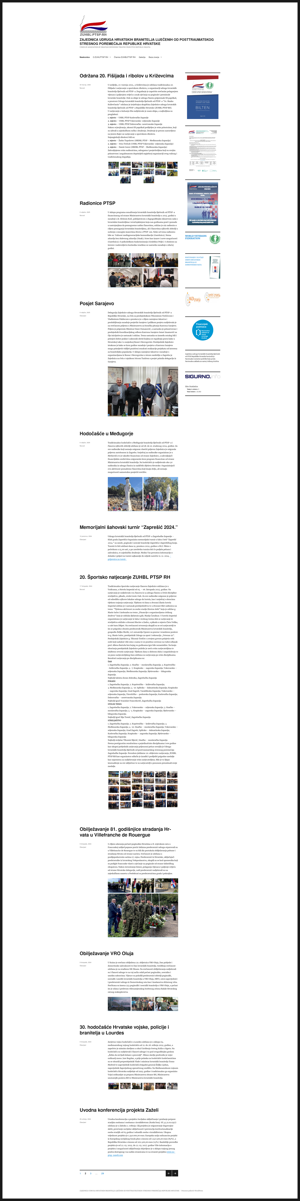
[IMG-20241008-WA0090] (160, 774)
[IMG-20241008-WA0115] (172, 1086)
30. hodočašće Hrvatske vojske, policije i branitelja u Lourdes (124, 1029)
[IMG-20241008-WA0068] (149, 780)
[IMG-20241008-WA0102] (113, 774)
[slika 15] (113, 173)
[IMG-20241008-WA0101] (137, 774)
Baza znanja (154, 57)
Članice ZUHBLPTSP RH (125, 57)
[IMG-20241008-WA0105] (113, 781)
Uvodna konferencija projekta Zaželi (119, 1109)
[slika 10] (160, 172)
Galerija (142, 57)
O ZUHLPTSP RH (100, 57)
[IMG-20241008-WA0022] (160, 803)
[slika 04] (149, 164)
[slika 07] (125, 170)
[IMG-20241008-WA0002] (160, 787)
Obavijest (83, 316)
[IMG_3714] (172, 781)
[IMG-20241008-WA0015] (113, 797)
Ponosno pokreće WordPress (192, 1191)
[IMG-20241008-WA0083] (172, 774)
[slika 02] (125, 164)
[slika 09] (137, 172)
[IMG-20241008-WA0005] (125, 789)
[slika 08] (149, 171)
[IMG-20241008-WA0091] (125, 774)
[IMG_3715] (125, 782)
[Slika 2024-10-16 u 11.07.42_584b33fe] (137, 787)
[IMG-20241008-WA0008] (172, 796)
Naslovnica (85, 57)
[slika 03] (137, 165)
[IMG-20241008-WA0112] (137, 1086)
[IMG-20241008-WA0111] (125, 1086)
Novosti (82, 88)
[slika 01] (113, 165)
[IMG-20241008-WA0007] (160, 795)
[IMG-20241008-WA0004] (113, 789)
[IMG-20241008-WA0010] (125, 797)
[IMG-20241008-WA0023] (172, 804)
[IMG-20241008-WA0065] (149, 774)
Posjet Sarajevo (97, 303)
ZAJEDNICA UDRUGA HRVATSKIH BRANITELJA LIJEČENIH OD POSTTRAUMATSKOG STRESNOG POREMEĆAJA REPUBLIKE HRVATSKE (147, 41)
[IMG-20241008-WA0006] (137, 794)
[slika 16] (149, 179)
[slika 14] (172, 173)
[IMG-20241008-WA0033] (113, 805)
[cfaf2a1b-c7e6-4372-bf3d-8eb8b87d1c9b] (149, 788)
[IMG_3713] (137, 781)
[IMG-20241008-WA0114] (160, 1086)
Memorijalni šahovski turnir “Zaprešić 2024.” (129, 527)
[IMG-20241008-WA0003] (172, 788)
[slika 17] (125, 179)
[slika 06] (172, 165)
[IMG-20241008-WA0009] (149, 796)
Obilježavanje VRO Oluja (106, 953)
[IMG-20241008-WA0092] (160, 781)
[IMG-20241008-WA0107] (113, 1086)
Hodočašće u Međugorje (106, 433)
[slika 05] (160, 165)
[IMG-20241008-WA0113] (149, 1086)
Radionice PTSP (97, 203)
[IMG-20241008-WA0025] (149, 804)
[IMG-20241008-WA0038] (125, 805)
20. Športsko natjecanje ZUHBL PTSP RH (125, 576)
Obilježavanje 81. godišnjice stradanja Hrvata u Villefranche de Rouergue (125, 832)
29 (103, 1173)
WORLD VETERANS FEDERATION (195, 237)
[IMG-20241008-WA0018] (137, 803)
